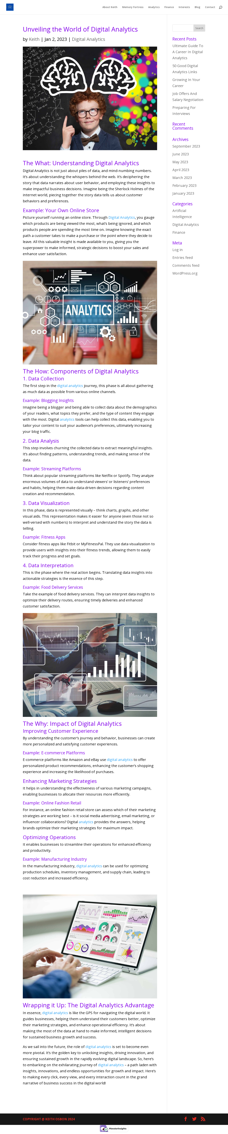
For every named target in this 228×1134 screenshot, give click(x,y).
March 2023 (182, 177)
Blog (197, 7)
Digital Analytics (88, 39)
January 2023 (183, 193)
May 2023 (180, 162)
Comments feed (185, 265)
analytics (67, 419)
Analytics (154, 7)
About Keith (109, 7)
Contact (210, 7)
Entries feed (182, 257)
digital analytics (70, 385)
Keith (34, 39)
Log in (177, 249)
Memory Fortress (132, 7)
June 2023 (180, 154)
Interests (184, 7)
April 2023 (180, 169)
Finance (169, 7)
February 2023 (184, 185)
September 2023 (186, 146)
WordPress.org (185, 273)
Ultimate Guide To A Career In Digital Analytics (187, 51)
